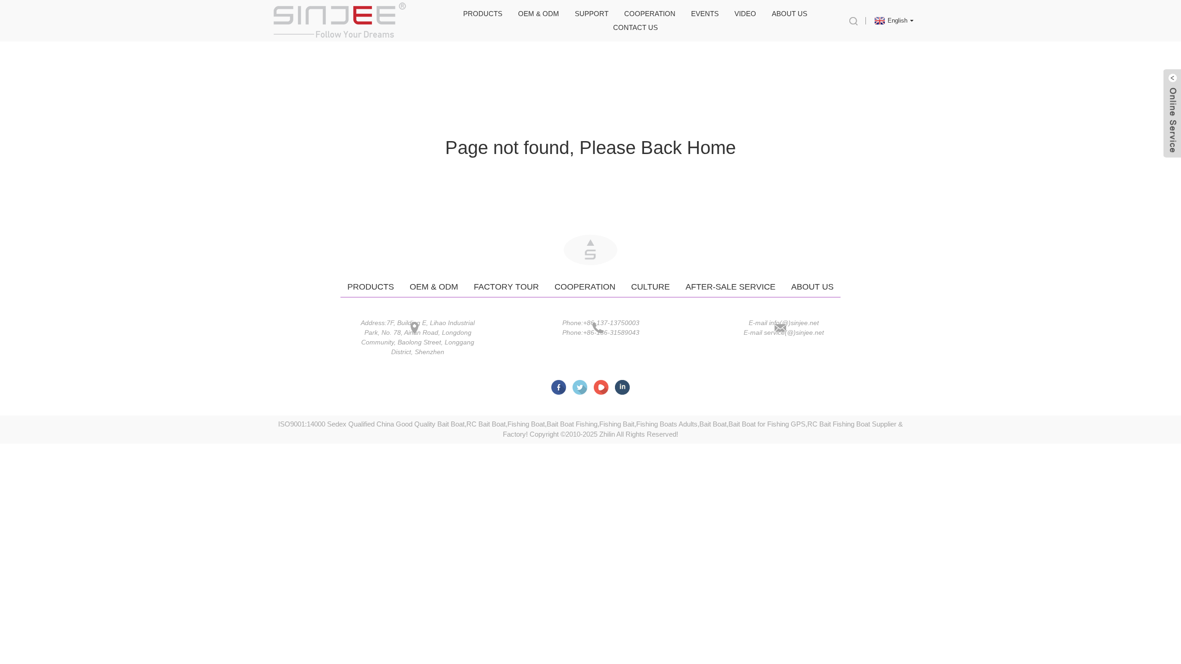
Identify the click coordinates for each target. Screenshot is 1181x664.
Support (591, 14)
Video (745, 14)
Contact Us (635, 27)
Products (482, 14)
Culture (650, 286)
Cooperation (649, 14)
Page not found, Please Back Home (590, 147)
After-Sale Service (730, 286)
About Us (789, 14)
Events (705, 14)
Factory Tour (506, 286)
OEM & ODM (538, 14)
